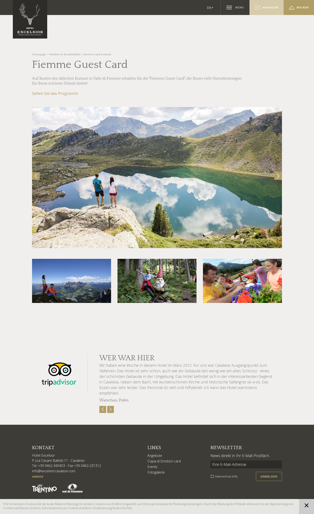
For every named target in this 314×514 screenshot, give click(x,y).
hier (129, 508)
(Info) (234, 476)
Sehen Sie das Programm (55, 93)
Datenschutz (226, 476)
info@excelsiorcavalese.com (53, 471)
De (209, 8)
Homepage (39, 54)
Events (152, 466)
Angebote (154, 455)
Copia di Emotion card (164, 461)
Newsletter (226, 447)
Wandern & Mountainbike (65, 54)
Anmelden (268, 476)
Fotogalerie (156, 472)
